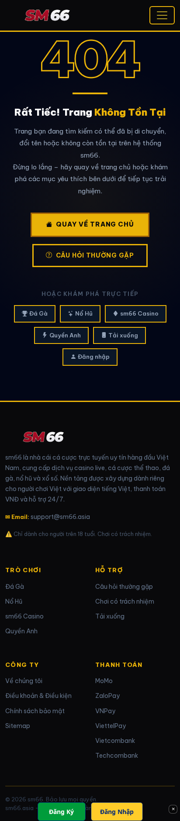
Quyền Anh (65, 335)
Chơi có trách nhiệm (124, 601)
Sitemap (17, 726)
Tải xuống (123, 335)
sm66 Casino (139, 313)
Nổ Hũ (84, 313)
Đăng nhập (94, 356)
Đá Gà (38, 313)
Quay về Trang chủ (95, 224)
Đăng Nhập (117, 811)
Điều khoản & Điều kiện (38, 696)
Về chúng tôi (23, 681)
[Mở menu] (162, 15)
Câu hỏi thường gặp (95, 255)
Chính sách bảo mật (35, 711)
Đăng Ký (61, 811)
